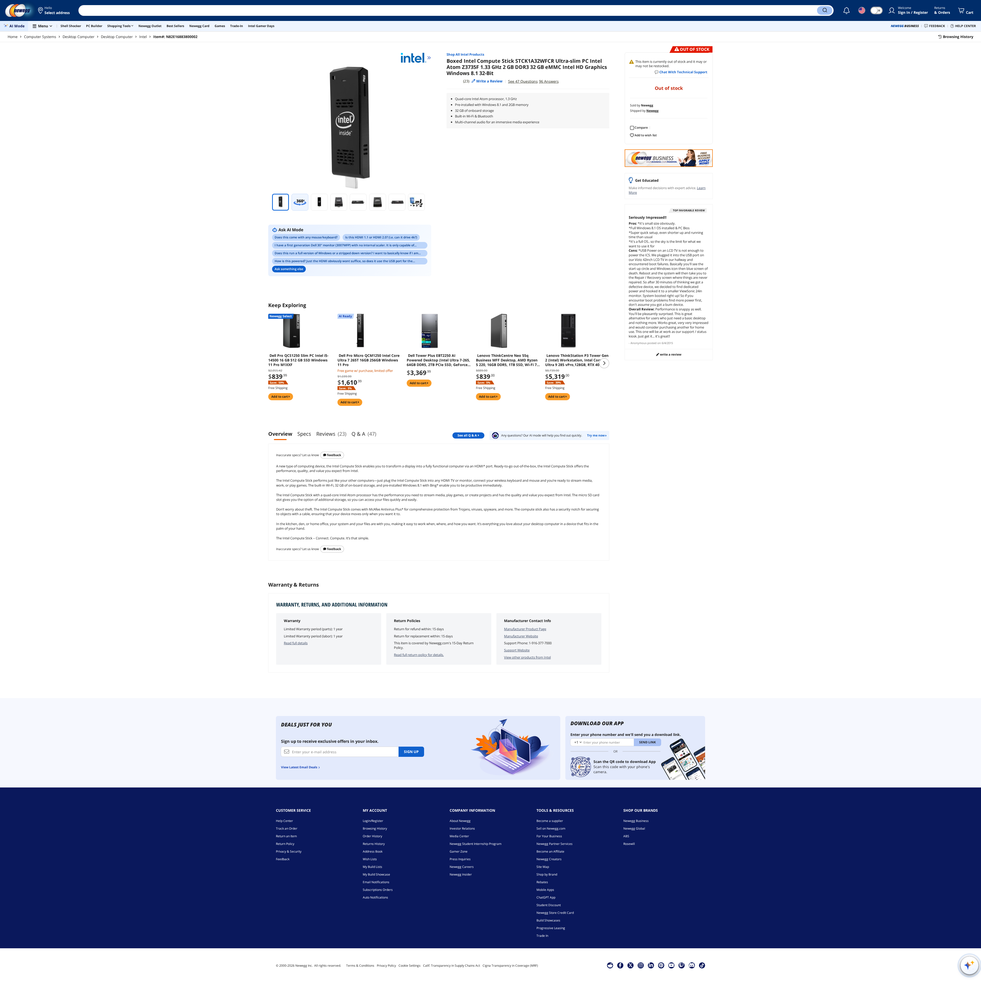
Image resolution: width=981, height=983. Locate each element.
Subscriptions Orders (378, 890)
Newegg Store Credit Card (555, 913)
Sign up (411, 751)
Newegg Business (636, 821)
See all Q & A (467, 435)
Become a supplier (549, 821)
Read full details (296, 643)
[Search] (824, 10)
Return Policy (285, 844)
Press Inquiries (460, 859)
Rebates (542, 882)
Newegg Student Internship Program (475, 844)
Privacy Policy (386, 965)
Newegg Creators (549, 859)
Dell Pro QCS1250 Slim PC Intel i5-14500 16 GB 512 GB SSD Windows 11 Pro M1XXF (298, 360)
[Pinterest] (661, 965)
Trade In (542, 935)
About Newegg (460, 821)
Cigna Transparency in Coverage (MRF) (510, 965)
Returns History (374, 844)
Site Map (542, 867)
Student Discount (548, 905)
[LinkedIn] (651, 965)
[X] (630, 965)
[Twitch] (681, 965)
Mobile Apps (545, 890)
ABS (626, 836)
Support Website (517, 650)
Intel (143, 36)
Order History (372, 836)
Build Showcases (548, 920)
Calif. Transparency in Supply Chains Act (451, 965)
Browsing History (375, 828)
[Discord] (692, 965)
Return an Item (286, 836)
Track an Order (286, 828)
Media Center (459, 836)
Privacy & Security (288, 851)
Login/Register (373, 821)
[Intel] (416, 57)
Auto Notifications (375, 897)
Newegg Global (634, 828)
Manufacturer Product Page (525, 629)
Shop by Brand (546, 874)
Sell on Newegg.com (550, 828)
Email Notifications (376, 882)
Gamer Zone (459, 851)
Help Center (284, 821)
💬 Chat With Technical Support (681, 72)
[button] (54, 10)
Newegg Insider (461, 874)
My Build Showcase (376, 874)
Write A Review (670, 354)
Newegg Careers (462, 867)
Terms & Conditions (360, 965)
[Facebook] (620, 965)
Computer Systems (40, 36)
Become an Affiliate (550, 851)
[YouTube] (671, 965)
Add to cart (280, 396)
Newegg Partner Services (554, 844)
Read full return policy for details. (419, 654)
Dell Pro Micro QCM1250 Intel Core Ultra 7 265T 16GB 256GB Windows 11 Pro (368, 360)
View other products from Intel (527, 657)
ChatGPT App (545, 897)
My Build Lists (372, 867)
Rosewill (629, 844)
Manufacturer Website (521, 636)
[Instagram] (641, 965)
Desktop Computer (79, 36)
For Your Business (549, 836)
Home (13, 36)
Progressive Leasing (550, 928)
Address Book (372, 851)
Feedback (333, 455)
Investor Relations (462, 828)
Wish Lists (370, 859)
